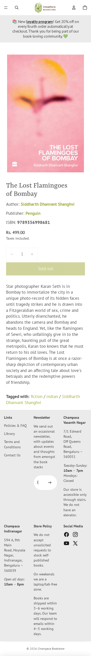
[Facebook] (66, 534)
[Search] (16, 7)
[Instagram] (75, 534)
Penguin (33, 213)
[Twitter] (75, 543)
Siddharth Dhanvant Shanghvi (48, 204)
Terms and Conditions (12, 444)
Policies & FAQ (15, 425)
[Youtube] (66, 543)
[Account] (73, 7)
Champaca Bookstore (51, 648)
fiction (36, 396)
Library (9, 433)
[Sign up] (49, 482)
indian (52, 396)
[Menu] (6, 7)
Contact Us (12, 455)
